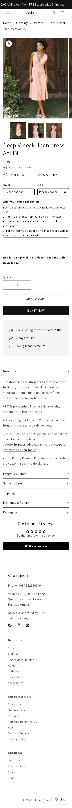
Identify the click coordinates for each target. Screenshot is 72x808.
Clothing (22, 23)
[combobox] (18, 191)
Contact (13, 772)
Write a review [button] (36, 546)
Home (7, 23)
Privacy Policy (17, 739)
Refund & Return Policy (22, 721)
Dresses (38, 23)
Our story (14, 760)
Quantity (8, 277)
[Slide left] (4, 131)
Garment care (16, 710)
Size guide (14, 704)
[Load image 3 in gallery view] (54, 130)
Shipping (7, 167)
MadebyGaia (42, 800)
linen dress (48, 387)
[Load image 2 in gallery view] (36, 130)
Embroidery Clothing (21, 660)
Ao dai (12, 665)
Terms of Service (18, 733)
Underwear (15, 671)
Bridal (12, 648)
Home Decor (16, 677)
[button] (8, 13)
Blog (11, 778)
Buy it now (36, 310)
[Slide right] (67, 131)
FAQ (10, 727)
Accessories (15, 683)
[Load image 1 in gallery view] (18, 130)
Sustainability (16, 766)
